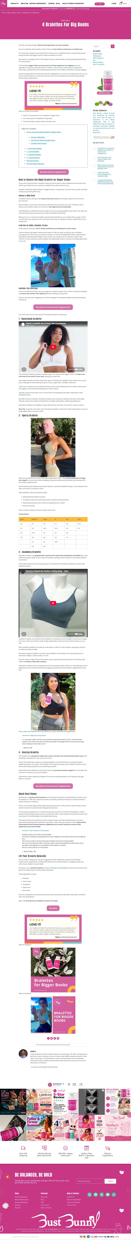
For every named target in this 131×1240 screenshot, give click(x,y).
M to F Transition (98, 64)
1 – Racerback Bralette (34, 148)
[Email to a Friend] (54, 1038)
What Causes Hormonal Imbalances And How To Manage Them (106, 166)
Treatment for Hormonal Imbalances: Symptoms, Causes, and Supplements (106, 150)
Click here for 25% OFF (50, 9)
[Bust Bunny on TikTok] (113, 1194)
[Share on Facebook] (48, 1038)
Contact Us (71, 1197)
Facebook (43, 1063)
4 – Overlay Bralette (33, 158)
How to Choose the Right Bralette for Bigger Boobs (44, 132)
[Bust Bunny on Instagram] (89, 1194)
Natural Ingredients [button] (37, 3)
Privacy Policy (71, 1205)
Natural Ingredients (21, 1202)
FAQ (42, 1202)
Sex (94, 60)
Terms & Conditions (73, 1202)
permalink (67, 1044)
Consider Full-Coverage (39, 143)
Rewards (18, 1208)
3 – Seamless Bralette (34, 155)
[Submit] (112, 46)
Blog (58, 3)
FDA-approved (56, 868)
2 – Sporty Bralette (33, 152)
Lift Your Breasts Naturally (35, 164)
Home (4, 13)
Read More (96, 132)
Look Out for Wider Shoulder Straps (43, 140)
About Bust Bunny (33, 161)
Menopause (97, 56)
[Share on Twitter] (51, 1038)
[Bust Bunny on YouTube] (107, 1194)
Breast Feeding (98, 62)
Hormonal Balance (21, 1197)
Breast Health (16, 13)
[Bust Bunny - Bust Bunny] (5, 3)
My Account (45, 1205)
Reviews (51, 3)
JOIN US (110, 1181)
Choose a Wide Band (38, 137)
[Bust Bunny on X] (101, 1194)
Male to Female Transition (73, 3)
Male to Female (46, 1208)
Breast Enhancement (22, 1199)
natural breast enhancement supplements (68, 68)
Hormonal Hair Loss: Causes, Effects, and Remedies (104, 159)
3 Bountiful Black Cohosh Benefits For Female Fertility (104, 174)
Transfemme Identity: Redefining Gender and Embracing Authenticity (105, 182)
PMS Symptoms (98, 58)
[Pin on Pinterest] (57, 1038)
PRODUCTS (14, 3)
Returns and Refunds (74, 1199)
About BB (24, 3)
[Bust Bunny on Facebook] (95, 1194)
